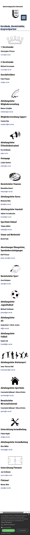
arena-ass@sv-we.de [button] (6, 475)
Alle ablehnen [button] (22, 530)
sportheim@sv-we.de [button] (7, 395)
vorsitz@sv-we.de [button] (6, 55)
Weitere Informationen (6, 522)
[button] (15, 527)
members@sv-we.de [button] (7, 112)
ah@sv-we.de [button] (5, 328)
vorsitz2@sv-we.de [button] (6, 70)
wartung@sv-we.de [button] (6, 450)
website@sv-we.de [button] (6, 166)
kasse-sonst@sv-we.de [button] (8, 258)
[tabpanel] (15, 52)
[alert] (15, 524)
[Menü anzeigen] (24, 18)
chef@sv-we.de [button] (5, 82)
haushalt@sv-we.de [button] (6, 217)
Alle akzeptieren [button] (8, 530)
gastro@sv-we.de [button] (6, 411)
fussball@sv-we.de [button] (6, 344)
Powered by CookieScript (6, 533)
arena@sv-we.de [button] (6, 488)
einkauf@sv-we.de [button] (6, 230)
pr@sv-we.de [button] (4, 153)
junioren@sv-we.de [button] (6, 312)
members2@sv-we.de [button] (7, 124)
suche (25, 513)
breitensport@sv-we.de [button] (8, 370)
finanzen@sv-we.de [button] (6, 192)
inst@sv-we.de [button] (5, 437)
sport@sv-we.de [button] (6, 284)
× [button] (28, 514)
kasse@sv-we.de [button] (6, 204)
